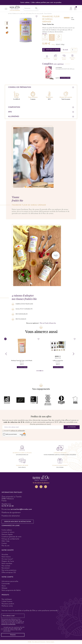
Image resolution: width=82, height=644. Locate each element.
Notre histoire (6, 557)
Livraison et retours (8, 532)
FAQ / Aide (5, 541)
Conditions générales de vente (11, 537)
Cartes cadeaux (7, 530)
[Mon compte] (71, 8)
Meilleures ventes (7, 606)
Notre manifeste (7, 563)
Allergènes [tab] (13, 116)
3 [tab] (38, 370)
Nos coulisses (6, 566)
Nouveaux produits (8, 604)
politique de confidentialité (18, 430)
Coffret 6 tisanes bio (22, 360)
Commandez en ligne (11, 525)
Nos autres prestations (9, 570)
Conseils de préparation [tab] (19, 87)
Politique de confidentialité (10, 539)
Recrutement (6, 568)
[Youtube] (45, 486)
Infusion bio (52, 323)
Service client (47, 58)
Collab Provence (7, 601)
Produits (5, 595)
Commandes (6, 583)
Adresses (4, 588)
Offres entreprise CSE (9, 572)
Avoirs (4, 586)
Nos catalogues (7, 599)
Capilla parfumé (59, 67)
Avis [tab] (10, 112)
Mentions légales (7, 534)
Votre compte (7, 577)
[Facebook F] (41, 486)
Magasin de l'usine (8, 561)
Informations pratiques (12, 492)
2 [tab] (37, 370)
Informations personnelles (10, 581)
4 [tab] (39, 370)
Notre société (8, 550)
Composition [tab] (14, 107)
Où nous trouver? (7, 559)
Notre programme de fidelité (11, 590)
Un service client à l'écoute (22, 452)
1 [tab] (36, 370)
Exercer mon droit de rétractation (17, 521)
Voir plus (44, 33)
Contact (4, 543)
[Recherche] (36, 8)
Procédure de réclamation (11, 516)
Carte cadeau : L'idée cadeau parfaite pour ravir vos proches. (41, 2)
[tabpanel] (22, 352)
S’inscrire (13, 635)
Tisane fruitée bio (48, 24)
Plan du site (5, 545)
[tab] (41, 492)
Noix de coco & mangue (58, 360)
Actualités (5, 554)
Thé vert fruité (44, 323)
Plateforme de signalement (11, 512)
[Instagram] (36, 486)
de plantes (22, 361)
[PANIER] (74, 8)
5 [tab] (40, 370)
